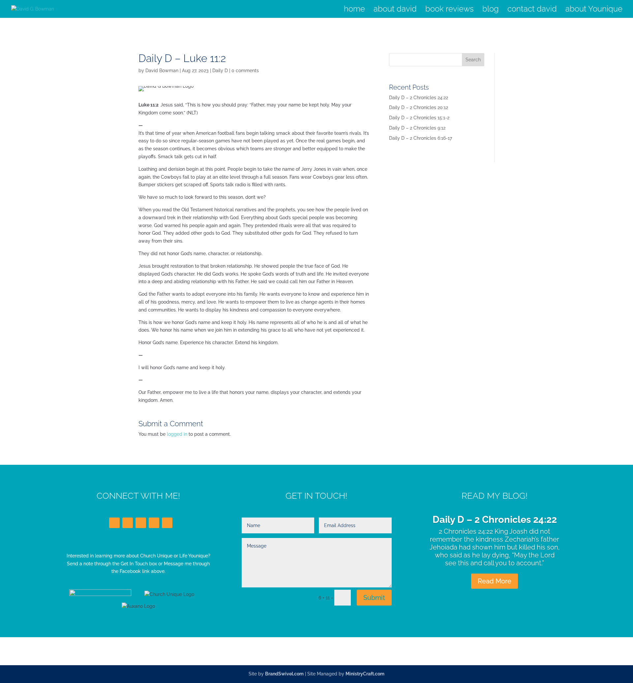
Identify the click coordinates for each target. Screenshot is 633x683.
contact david (532, 10)
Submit (374, 598)
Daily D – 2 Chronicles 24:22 (418, 97)
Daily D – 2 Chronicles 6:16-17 (420, 138)
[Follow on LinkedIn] (141, 523)
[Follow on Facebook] (114, 523)
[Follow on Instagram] (154, 523)
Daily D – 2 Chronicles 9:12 (417, 128)
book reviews (449, 10)
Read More (494, 581)
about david (395, 10)
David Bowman (161, 70)
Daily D (220, 70)
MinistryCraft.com (365, 673)
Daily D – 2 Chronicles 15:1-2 (419, 117)
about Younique (593, 10)
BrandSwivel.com (284, 673)
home (354, 10)
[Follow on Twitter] (127, 523)
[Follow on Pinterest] (167, 523)
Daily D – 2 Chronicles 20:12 (418, 107)
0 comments (245, 70)
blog (490, 10)
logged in (177, 434)
